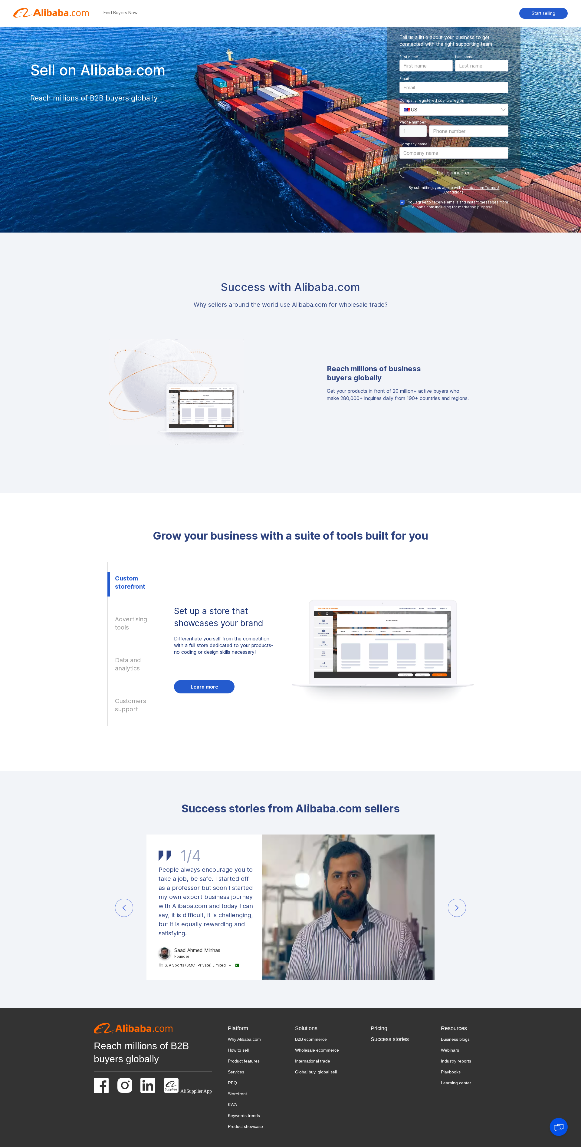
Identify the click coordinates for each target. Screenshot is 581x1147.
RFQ (232, 1082)
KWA (232, 1104)
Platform (238, 1028)
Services (236, 1071)
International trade (312, 1061)
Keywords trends (244, 1115)
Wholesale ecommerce (317, 1050)
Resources (454, 1028)
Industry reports (456, 1061)
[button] (124, 908)
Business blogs (455, 1039)
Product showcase (245, 1126)
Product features (244, 1061)
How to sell (238, 1050)
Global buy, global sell (316, 1071)
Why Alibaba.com (244, 1039)
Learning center (456, 1082)
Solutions (306, 1028)
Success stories (390, 1039)
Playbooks (451, 1071)
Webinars (450, 1050)
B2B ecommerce (311, 1039)
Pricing (379, 1028)
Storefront (237, 1093)
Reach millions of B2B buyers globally (141, 1052)
